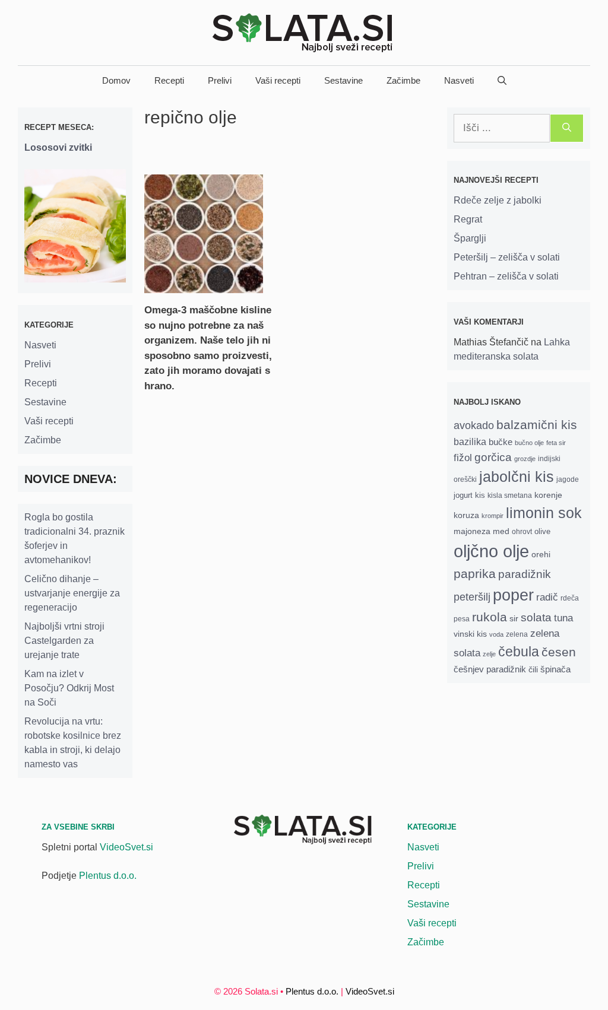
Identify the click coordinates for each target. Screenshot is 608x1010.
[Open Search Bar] (502, 81)
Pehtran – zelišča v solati (506, 276)
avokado (474, 425)
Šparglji (470, 238)
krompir (493, 515)
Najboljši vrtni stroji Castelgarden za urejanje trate (64, 640)
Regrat (468, 219)
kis (480, 495)
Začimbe (403, 80)
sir (513, 618)
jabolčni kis (516, 477)
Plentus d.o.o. (108, 876)
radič (547, 597)
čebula (518, 651)
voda (496, 634)
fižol (463, 457)
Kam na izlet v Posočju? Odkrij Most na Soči (69, 688)
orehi (540, 554)
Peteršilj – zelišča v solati (507, 257)
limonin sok (544, 513)
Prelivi (220, 80)
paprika (475, 573)
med (501, 531)
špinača (555, 669)
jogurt (463, 495)
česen (559, 652)
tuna (563, 618)
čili (533, 669)
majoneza (472, 531)
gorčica (493, 457)
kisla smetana (509, 495)
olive (542, 531)
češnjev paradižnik (490, 669)
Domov (116, 80)
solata (536, 617)
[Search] (567, 128)
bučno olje (529, 442)
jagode (567, 479)
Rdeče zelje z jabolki (498, 200)
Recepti (169, 80)
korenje (548, 495)
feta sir (556, 442)
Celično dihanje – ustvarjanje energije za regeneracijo (72, 593)
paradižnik (524, 574)
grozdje (525, 458)
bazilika (470, 441)
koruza (466, 515)
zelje (489, 654)
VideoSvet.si (126, 847)
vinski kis (470, 634)
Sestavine (343, 80)
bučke (500, 442)
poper (513, 595)
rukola (489, 617)
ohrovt (522, 531)
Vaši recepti (277, 80)
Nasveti (459, 80)
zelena (517, 634)
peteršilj (472, 597)
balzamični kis (536, 425)
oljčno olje (491, 551)
